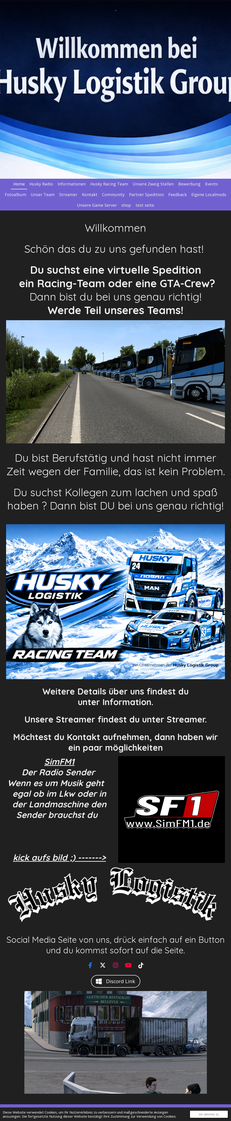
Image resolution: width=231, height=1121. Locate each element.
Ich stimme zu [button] (209, 1114)
